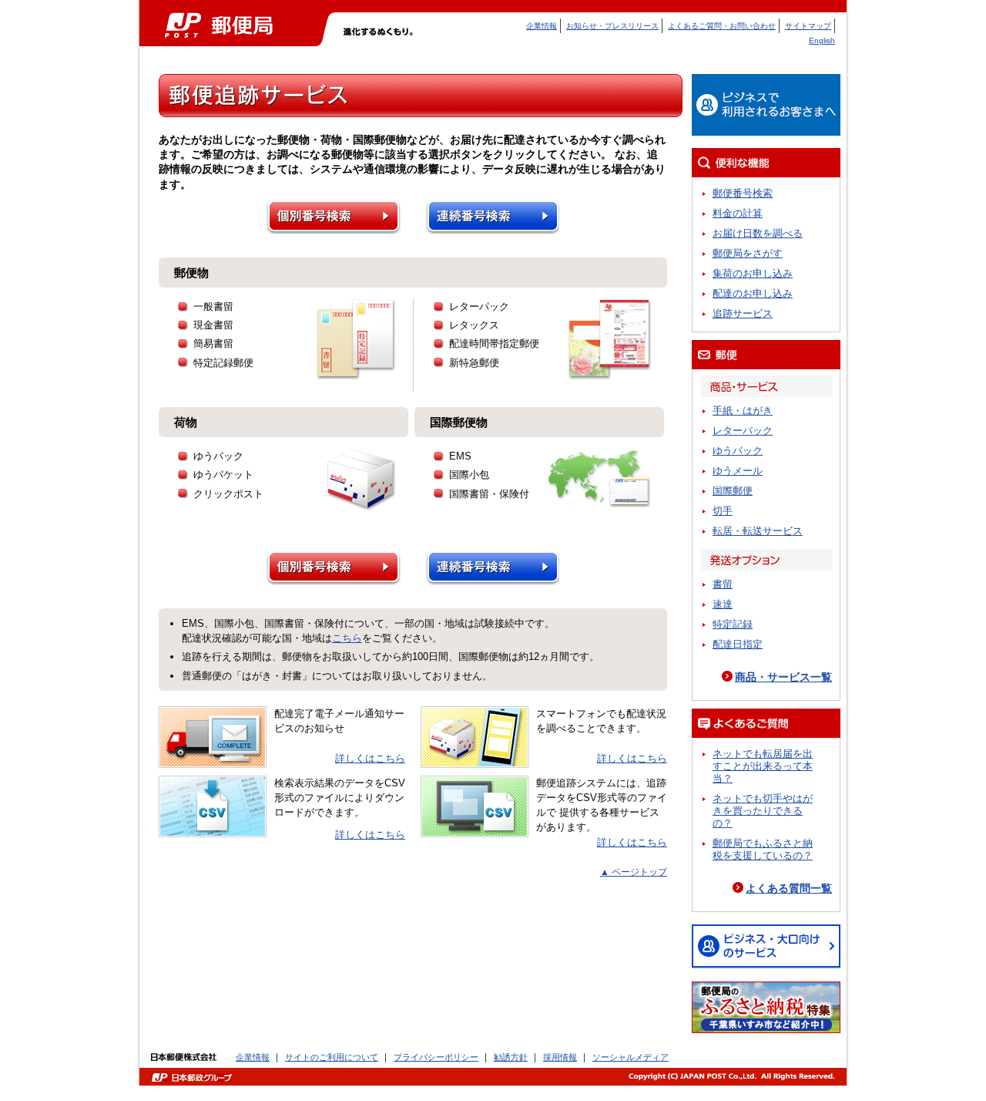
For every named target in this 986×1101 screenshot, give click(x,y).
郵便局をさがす (748, 253)
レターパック (743, 430)
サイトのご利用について (331, 1057)
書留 (723, 584)
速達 (723, 604)
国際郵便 (733, 491)
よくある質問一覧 (789, 888)
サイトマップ (808, 26)
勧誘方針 (511, 1057)
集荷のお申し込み (753, 273)
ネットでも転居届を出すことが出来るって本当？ (763, 766)
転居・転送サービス (758, 531)
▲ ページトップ (633, 872)
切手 (723, 511)
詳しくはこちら (370, 758)
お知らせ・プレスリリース (612, 26)
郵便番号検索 (743, 193)
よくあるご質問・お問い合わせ (722, 26)
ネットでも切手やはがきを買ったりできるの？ (763, 811)
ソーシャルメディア (630, 1057)
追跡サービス (743, 313)
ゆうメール (738, 470)
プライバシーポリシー (436, 1057)
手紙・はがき (743, 410)
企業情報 (541, 26)
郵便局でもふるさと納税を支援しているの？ (763, 849)
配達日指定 (738, 644)
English (822, 40)
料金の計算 (738, 213)
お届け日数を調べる (758, 233)
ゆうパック (738, 450)
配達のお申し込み (753, 293)
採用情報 (560, 1057)
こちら (347, 638)
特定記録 (733, 624)
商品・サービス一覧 (783, 677)
